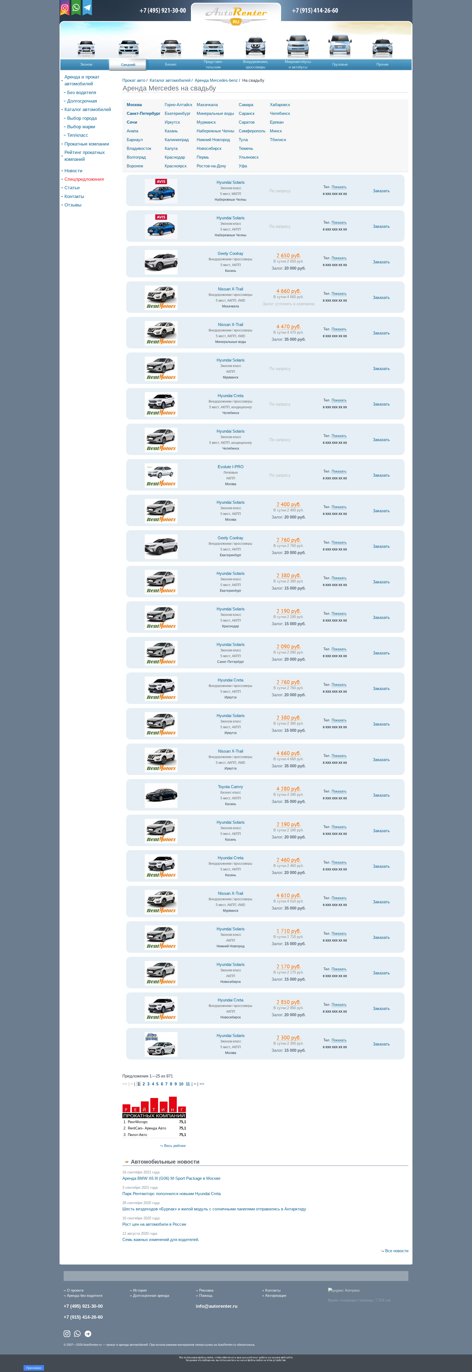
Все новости (396, 1250)
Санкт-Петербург (143, 113)
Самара (246, 104)
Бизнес (171, 64)
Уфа (243, 166)
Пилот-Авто (137, 1135)
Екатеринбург (177, 113)
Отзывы (72, 205)
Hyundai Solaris (231, 182)
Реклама (206, 1290)
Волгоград (136, 157)
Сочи (132, 122)
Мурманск (206, 122)
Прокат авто (133, 80)
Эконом (86, 64)
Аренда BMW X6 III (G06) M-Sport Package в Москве (171, 1178)
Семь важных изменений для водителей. (160, 1239)
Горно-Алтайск (178, 104)
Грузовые (340, 64)
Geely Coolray (230, 253)
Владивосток (139, 148)
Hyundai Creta (230, 396)
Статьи (72, 187)
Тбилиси (278, 139)
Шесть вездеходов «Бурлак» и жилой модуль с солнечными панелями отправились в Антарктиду (214, 1209)
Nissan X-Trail (230, 289)
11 (188, 1084)
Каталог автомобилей (87, 109)
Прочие (382, 64)
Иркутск (172, 122)
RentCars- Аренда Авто (147, 1128)
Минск (276, 131)
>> (201, 1084)
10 (181, 1084)
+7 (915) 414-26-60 (83, 1317)
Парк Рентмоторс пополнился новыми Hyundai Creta (171, 1193)
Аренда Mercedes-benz (216, 80)
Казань (171, 131)
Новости (73, 170)
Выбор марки (81, 126)
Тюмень (246, 148)
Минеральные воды (215, 113)
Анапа (132, 131)
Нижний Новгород (213, 139)
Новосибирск (209, 148)
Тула (243, 139)
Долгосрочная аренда (151, 1296)
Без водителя (81, 92)
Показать (339, 187)
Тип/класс (77, 135)
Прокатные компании (86, 144)
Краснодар (175, 157)
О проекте (75, 1290)
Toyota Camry (230, 787)
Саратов (247, 122)
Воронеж (135, 166)
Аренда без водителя (84, 1296)
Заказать (381, 191)
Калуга (171, 148)
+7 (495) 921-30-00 (83, 1306)
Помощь (206, 1296)
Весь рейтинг (175, 1146)
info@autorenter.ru (216, 1306)
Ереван (277, 122)
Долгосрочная (82, 101)
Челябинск (280, 113)
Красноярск (176, 166)
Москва (134, 104)
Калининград (177, 139)
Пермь (203, 157)
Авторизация (275, 1296)
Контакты (74, 196)
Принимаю (33, 1368)
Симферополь (252, 131)
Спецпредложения (84, 179)
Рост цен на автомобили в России (154, 1224)
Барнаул (135, 139)
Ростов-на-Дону (211, 166)
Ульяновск (249, 157)
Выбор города (82, 118)
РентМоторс (138, 1122)
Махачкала (207, 104)
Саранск (247, 113)
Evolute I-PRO (231, 467)
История (140, 1290)
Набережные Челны (215, 131)
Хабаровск (280, 104)
